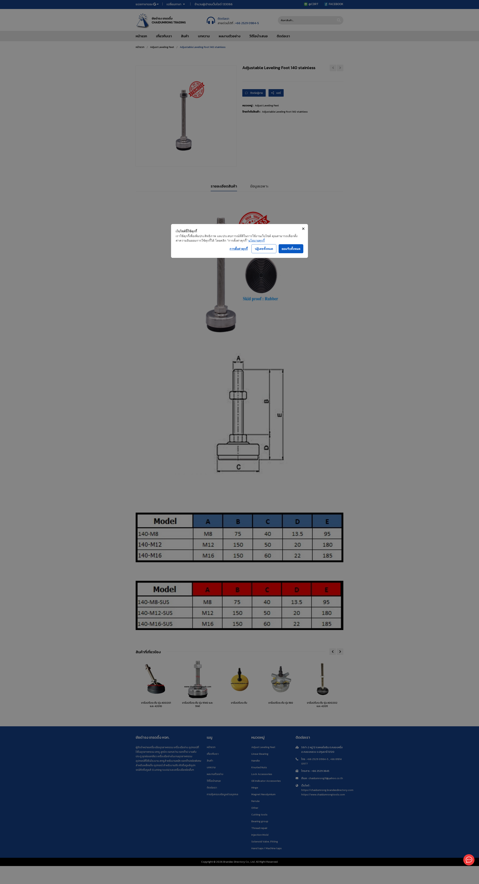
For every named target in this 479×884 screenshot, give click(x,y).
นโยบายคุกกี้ (256, 240)
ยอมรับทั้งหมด (291, 249)
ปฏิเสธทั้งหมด (264, 249)
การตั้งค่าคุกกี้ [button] (239, 249)
